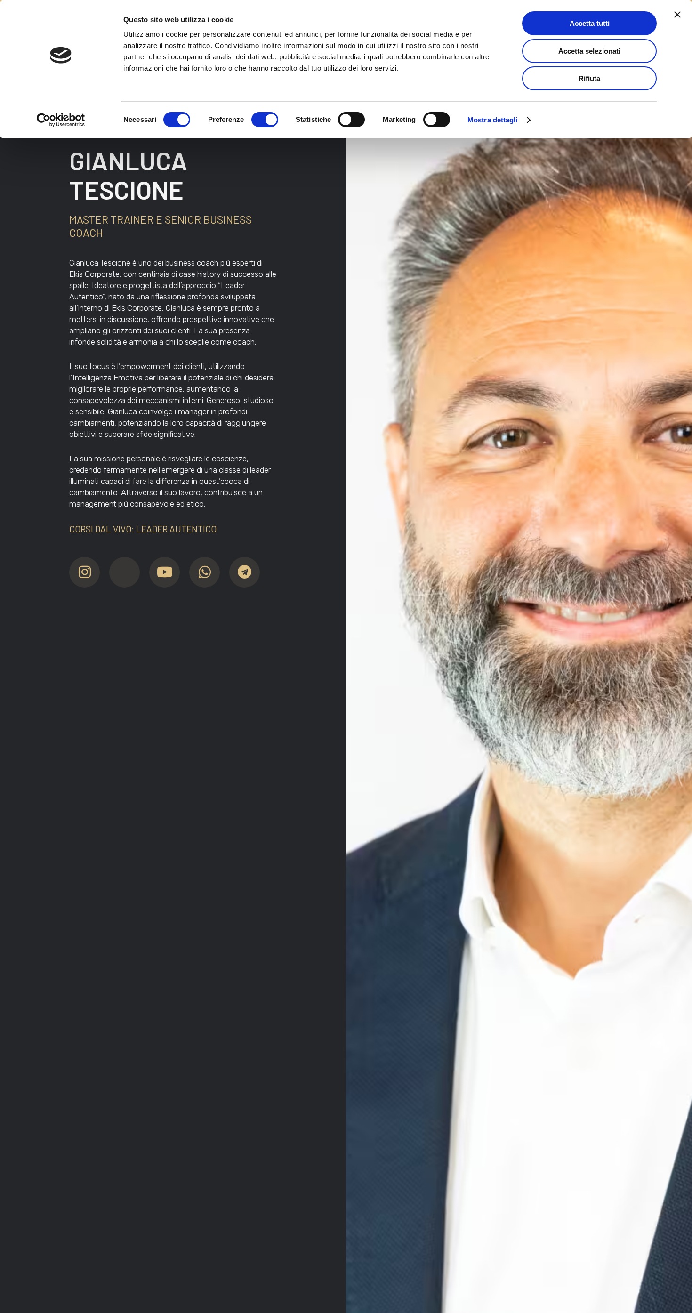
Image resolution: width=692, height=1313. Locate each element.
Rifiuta (589, 78)
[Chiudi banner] (677, 14)
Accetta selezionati (589, 51)
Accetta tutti (590, 23)
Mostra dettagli (492, 120)
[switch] (264, 119)
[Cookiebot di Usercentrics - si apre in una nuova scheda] (61, 120)
